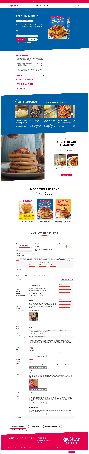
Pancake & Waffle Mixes (18, 10)
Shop (33, 5)
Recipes (37, 5)
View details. (29, 42)
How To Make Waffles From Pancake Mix (52, 426)
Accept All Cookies (72, 452)
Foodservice (30, 438)
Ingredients (30, 88)
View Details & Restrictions (51, 1)
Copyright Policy (56, 447)
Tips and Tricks (43, 5)
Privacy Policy (21, 447)
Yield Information (30, 79)
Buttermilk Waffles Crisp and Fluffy (18, 426)
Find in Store (49, 5)
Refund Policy (37, 447)
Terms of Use (51, 447)
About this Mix (30, 55)
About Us (74, 5)
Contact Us (68, 5)
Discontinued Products (44, 447)
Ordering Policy (31, 447)
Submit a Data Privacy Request (13, 447)
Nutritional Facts (30, 84)
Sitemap (61, 447)
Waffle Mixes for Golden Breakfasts (18, 429)
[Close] (87, 452)
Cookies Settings (64, 452)
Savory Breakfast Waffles (34, 426)
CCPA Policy (26, 447)
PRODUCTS (12, 10)
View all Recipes (66, 175)
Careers (11, 438)
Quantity (17, 34)
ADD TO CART (21, 39)
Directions (30, 75)
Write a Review (29, 20)
